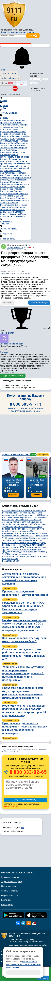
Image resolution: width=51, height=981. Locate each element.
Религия (24, 193)
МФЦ (9, 175)
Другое (11, 141)
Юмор (23, 214)
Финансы (20, 209)
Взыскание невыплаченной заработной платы (22, 514)
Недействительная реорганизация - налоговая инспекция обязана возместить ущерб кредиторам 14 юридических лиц (25, 710)
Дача (27, 136)
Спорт (3, 203)
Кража (27, 164)
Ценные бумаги (7, 212)
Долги (12, 138)
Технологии (5, 207)
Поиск (33, 455)
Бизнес (16, 129)
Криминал (12, 166)
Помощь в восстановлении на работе (25, 516)
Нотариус (4, 182)
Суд (16, 205)
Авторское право (14, 122)
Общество (18, 184)
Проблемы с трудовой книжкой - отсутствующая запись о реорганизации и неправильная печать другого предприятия (23, 692)
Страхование (12, 203)
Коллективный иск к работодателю (20, 533)
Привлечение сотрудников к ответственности (18, 555)
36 (20, 822)
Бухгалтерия (6, 131)
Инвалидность (7, 152)
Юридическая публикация (12, 216)
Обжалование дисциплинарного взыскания (24, 525)
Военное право (19, 131)
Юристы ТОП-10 (9, 73)
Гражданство (18, 136)
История (4, 159)
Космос (20, 164)
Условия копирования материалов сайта (28, 945)
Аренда (3, 127)
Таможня (22, 205)
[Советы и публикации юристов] (14, 14)
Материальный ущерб (18, 168)
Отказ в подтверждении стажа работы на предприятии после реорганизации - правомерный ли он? (23, 654)
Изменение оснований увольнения (21, 521)
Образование (6, 184)
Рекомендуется (7, 333)
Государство (6, 136)
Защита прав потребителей (13, 145)
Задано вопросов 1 (15, 248)
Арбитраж (24, 125)
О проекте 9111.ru (9, 895)
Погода (12, 186)
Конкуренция (14, 159)
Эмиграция (14, 214)
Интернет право (21, 157)
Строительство (7, 205)
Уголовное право (8, 209)
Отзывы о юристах (10, 877)
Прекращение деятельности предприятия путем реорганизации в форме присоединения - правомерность (24, 728)
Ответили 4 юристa (11, 720)
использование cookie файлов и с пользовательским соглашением (23, 965)
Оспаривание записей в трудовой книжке (22, 523)
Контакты (6, 900)
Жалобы (24, 141)
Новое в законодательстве (15, 178)
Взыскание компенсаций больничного (24, 511)
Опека (26, 184)
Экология (4, 214)
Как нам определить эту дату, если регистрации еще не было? (24, 639)
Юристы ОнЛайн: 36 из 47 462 (16, 454)
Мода (13, 173)
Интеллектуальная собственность (9, 155)
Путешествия (6, 193)
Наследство (24, 175)
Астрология (13, 127)
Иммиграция (11, 150)
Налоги (15, 175)
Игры (3, 150)
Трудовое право (18, 207)
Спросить (13, 495)
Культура (21, 166)
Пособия (4, 189)
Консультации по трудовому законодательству (23, 546)
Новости (23, 180)
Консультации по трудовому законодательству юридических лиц (24, 551)
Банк (21, 127)
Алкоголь (15, 125)
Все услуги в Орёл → (11, 561)
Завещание (22, 143)
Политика (20, 186)
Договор (4, 138)
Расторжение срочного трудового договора (24, 548)
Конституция (6, 161)
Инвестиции (19, 152)
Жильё (13, 143)
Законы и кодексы (10, 891)
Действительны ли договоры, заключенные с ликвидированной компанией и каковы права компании (24, 578)
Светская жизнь (8, 196)
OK (23, 972)
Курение (4, 168)
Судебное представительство (18, 531)
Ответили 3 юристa (11, 617)
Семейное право (8, 198)
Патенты (4, 186)
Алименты (5, 125)
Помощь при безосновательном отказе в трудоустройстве (25, 535)
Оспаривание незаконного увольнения (24, 518)
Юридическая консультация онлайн (17, 32)
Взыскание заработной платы (18, 510)
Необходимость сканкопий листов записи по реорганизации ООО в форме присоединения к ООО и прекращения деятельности (24, 625)
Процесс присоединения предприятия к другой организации (25, 593)
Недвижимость (7, 177)
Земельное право (19, 148)
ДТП (17, 141)
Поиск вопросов (8, 886)
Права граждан (16, 189)
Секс (22, 196)
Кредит (3, 166)
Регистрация (43, 455)
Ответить (7, 303)
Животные (5, 143)
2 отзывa (4, 350)
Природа (18, 191)
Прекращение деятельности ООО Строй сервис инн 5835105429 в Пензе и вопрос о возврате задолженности (23, 607)
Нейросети (20, 177)
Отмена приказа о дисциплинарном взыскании (23, 527)
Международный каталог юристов (17, 872)
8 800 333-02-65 (27, 772)
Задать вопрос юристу (12, 376)
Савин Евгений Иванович (12, 344)
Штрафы (19, 212)
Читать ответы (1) (39, 303)
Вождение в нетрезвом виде (13, 134)
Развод (16, 193)
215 (22, 827)
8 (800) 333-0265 (39, 81)
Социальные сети (20, 200)
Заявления (5, 148)
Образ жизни (15, 182)
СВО (18, 196)
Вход (3, 70)
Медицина (5, 170)
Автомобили (6, 120)
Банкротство (6, 129)
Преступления (7, 191)
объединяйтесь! (26, 30)
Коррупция (11, 164)
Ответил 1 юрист (10, 589)
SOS (15, 88)
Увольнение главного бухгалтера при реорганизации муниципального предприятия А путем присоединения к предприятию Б (23, 673)
